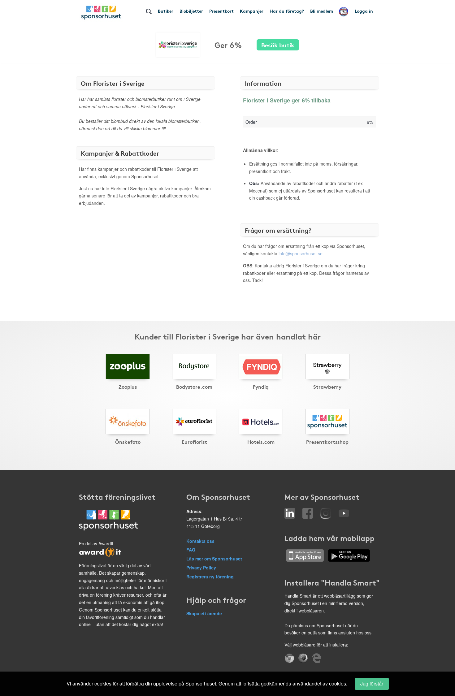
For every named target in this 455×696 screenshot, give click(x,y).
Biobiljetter (191, 11)
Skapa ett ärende (204, 613)
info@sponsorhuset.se (301, 253)
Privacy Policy (201, 567)
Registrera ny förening (210, 576)
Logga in (364, 11)
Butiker (165, 11)
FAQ (190, 550)
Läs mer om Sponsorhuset (214, 559)
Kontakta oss (200, 541)
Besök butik (277, 45)
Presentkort (221, 11)
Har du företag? (287, 11)
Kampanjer (251, 11)
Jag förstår (371, 683)
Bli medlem (321, 11)
